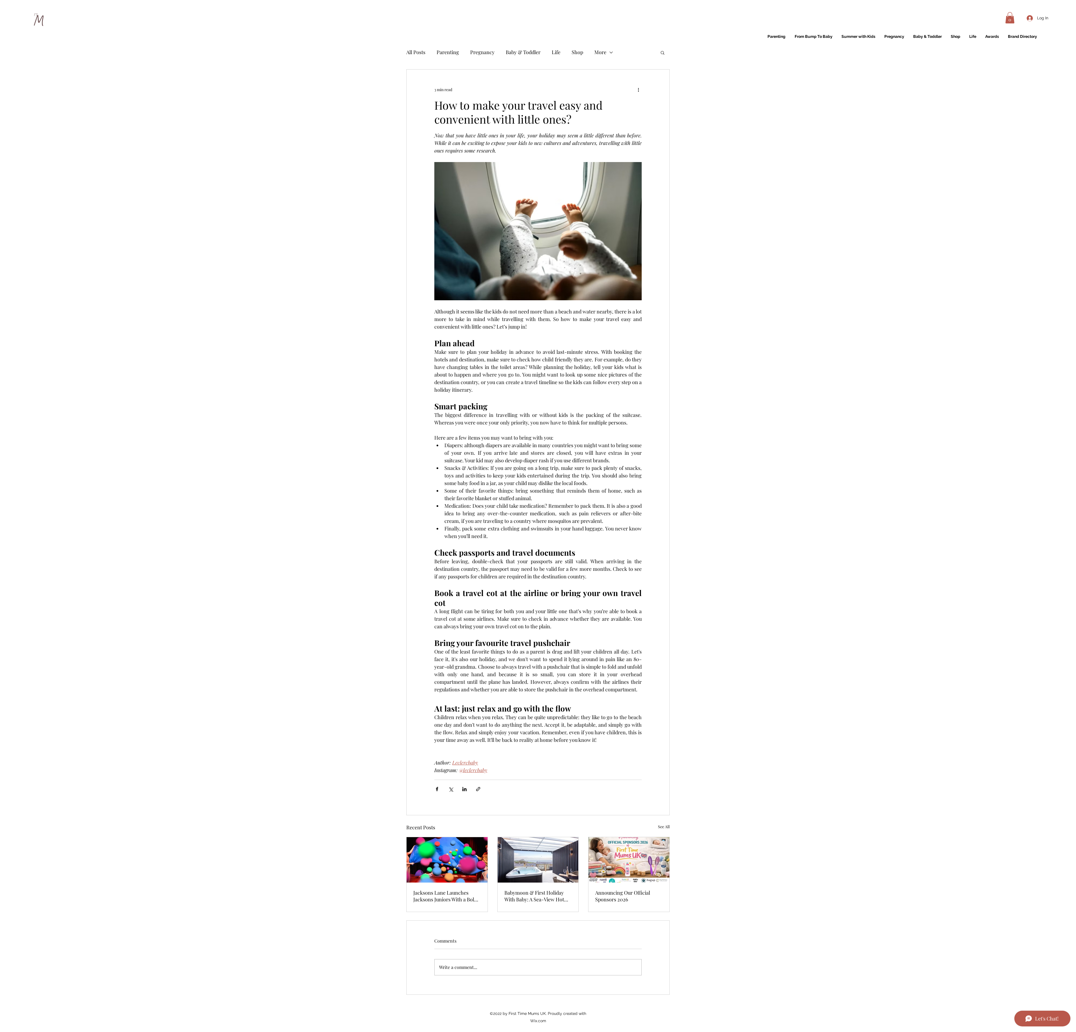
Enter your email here (462, 542)
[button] (746, 392)
